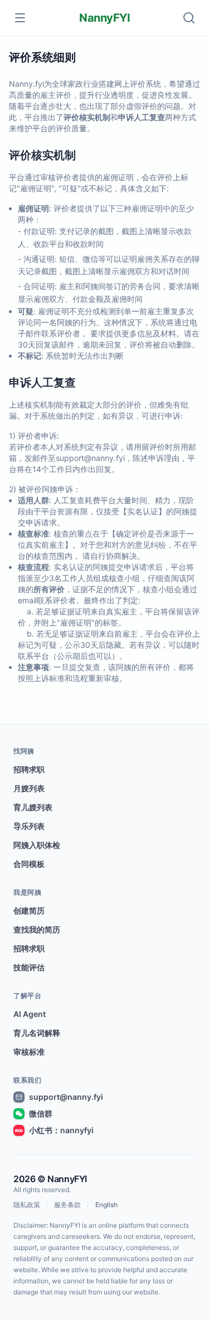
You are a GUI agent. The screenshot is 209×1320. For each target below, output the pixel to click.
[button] (189, 18)
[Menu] (20, 18)
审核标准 (29, 1051)
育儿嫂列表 (32, 807)
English (106, 1205)
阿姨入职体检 (36, 845)
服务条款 (67, 1205)
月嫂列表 (29, 788)
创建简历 (29, 910)
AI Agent (29, 1014)
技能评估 (29, 967)
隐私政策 (26, 1205)
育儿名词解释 (36, 1033)
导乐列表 (29, 826)
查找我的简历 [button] (36, 929)
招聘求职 (29, 769)
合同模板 (29, 864)
